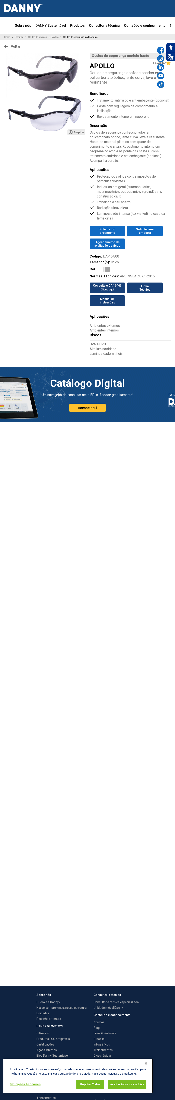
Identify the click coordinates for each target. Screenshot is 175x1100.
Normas (99, 1022)
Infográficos (102, 1044)
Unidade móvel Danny (108, 1007)
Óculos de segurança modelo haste (80, 37)
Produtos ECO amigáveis (53, 1039)
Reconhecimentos (48, 1018)
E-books (99, 1039)
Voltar (16, 46)
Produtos (77, 26)
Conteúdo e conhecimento (145, 26)
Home (7, 37)
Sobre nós (23, 26)
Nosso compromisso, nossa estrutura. (61, 1007)
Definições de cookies (25, 1084)
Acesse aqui (87, 408)
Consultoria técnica (104, 26)
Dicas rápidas (103, 1055)
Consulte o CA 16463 (107, 287)
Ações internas (46, 1050)
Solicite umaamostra (145, 231)
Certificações (45, 1044)
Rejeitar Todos (90, 1084)
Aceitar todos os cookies (127, 1084)
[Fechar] (146, 1063)
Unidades (42, 1013)
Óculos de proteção (37, 37)
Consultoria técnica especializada (116, 1002)
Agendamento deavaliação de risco (107, 243)
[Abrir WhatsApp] (164, 1089)
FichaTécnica (145, 287)
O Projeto (42, 1033)
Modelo (54, 37)
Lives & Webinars (105, 1033)
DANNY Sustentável (50, 26)
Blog (97, 1027)
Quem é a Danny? (48, 1002)
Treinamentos (103, 1050)
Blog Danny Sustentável (52, 1055)
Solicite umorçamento (107, 231)
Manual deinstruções (107, 300)
